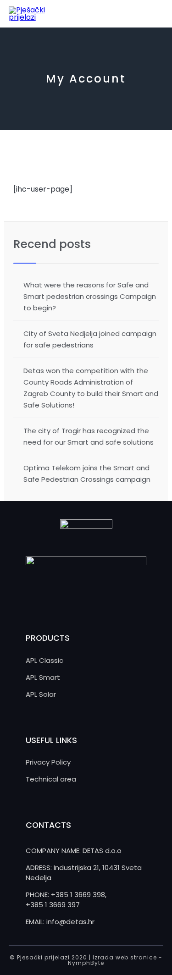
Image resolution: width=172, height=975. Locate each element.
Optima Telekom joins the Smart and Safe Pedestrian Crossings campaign (86, 473)
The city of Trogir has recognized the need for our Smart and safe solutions (88, 436)
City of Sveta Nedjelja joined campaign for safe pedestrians (89, 339)
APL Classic (44, 660)
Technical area (51, 779)
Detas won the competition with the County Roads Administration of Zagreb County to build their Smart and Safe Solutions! (90, 388)
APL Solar (41, 694)
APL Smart (43, 677)
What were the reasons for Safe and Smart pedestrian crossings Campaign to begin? (89, 296)
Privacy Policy (48, 762)
